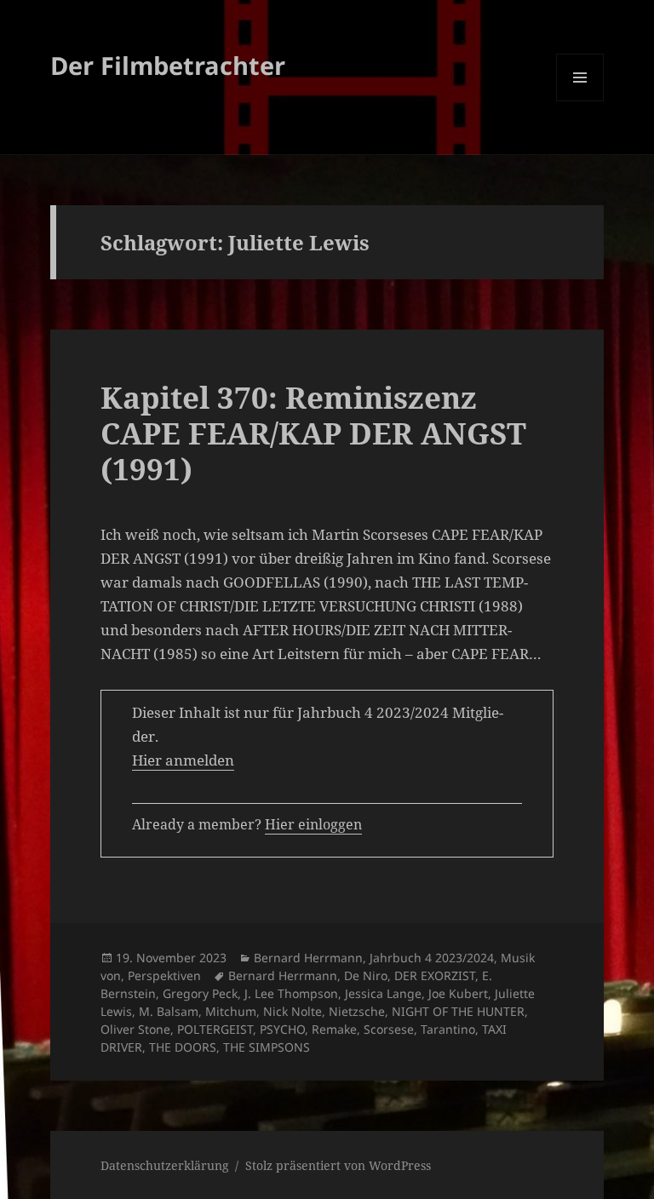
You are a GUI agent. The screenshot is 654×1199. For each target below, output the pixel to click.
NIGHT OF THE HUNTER (458, 1011)
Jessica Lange (383, 993)
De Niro (365, 975)
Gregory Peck (200, 993)
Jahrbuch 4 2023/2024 (432, 957)
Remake (334, 1029)
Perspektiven (164, 975)
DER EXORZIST (434, 975)
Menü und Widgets (580, 100)
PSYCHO (282, 1029)
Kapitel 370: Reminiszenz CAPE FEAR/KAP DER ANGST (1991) (313, 433)
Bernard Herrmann (308, 957)
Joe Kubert (458, 993)
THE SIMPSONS (266, 1047)
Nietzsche (357, 1011)
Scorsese (389, 1029)
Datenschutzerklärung (164, 1165)
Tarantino (448, 1029)
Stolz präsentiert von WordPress (338, 1165)
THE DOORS (182, 1047)
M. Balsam (168, 1011)
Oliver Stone (135, 1029)
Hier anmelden (183, 760)
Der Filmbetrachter (167, 65)
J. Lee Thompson (291, 993)
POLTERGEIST (215, 1029)
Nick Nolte (292, 1011)
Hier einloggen (313, 824)
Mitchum (230, 1011)
